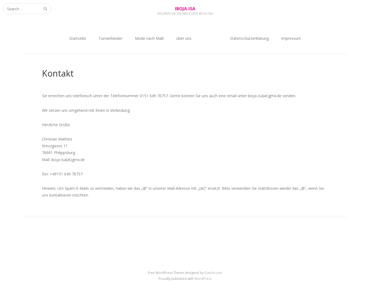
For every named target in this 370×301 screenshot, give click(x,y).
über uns (184, 38)
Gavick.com (213, 272)
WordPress (203, 278)
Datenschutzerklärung (249, 38)
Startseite (77, 38)
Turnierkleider (110, 38)
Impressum (291, 38)
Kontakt (211, 38)
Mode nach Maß (149, 38)
